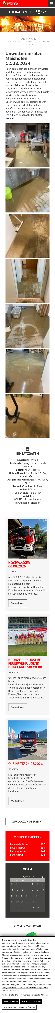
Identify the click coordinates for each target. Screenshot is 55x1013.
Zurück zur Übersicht (27, 821)
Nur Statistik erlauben (31, 1001)
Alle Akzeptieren (11, 1001)
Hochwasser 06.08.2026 (19, 564)
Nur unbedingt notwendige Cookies (19, 1007)
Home (22, 38)
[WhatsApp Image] (27, 636)
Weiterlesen (17, 603)
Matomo (44, 995)
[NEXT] (42, 876)
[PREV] (12, 876)
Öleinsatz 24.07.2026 (25, 763)
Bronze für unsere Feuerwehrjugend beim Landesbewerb (25, 663)
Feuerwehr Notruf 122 (27, 12)
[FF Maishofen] (15, 3)
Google (36, 995)
